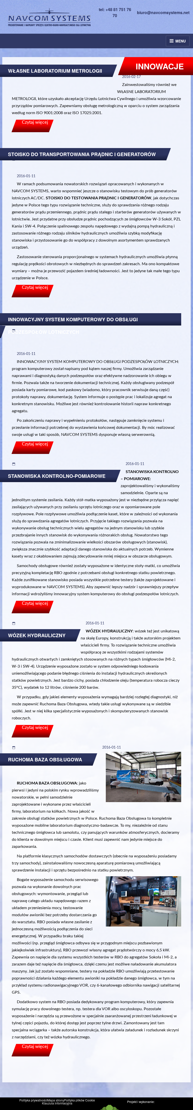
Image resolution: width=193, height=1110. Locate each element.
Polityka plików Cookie (79, 1100)
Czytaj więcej (35, 122)
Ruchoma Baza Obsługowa (45, 759)
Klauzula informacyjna (57, 1103)
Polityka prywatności (33, 1100)
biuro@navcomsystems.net (163, 12)
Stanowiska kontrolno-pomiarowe (57, 476)
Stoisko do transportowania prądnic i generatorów (82, 154)
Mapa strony (55, 1100)
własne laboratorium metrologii (55, 70)
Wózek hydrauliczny (37, 635)
